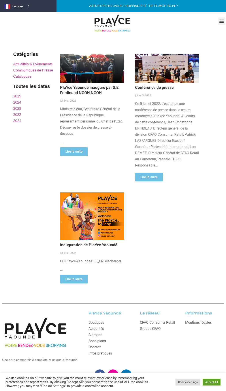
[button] (221, 21)
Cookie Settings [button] (188, 382)
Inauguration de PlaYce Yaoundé (88, 245)
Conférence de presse (154, 87)
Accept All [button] (211, 382)
